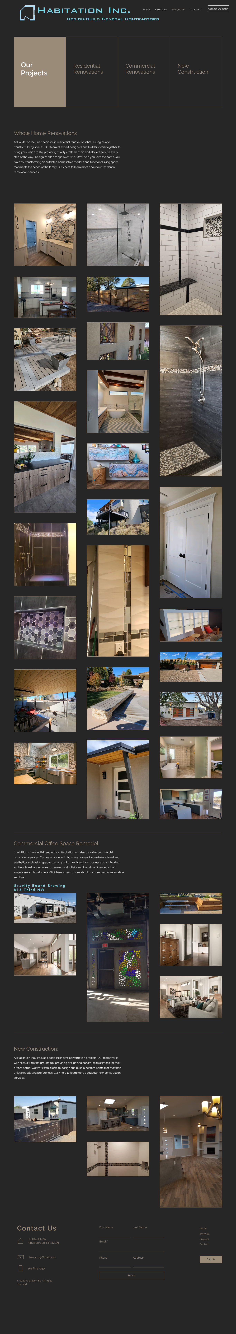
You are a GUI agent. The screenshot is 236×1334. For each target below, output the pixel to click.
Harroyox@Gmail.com (42, 1257)
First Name (106, 1227)
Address (138, 1257)
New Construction (193, 69)
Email (102, 1241)
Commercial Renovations (140, 69)
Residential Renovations (88, 69)
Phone (103, 1257)
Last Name (140, 1227)
